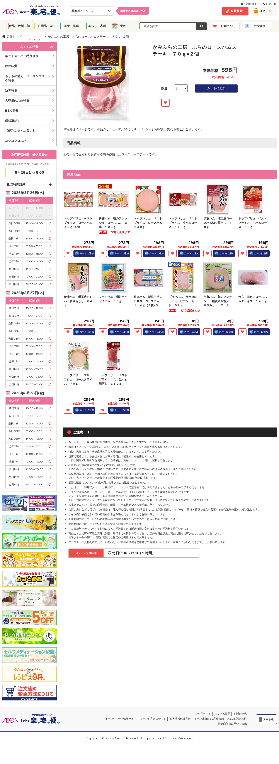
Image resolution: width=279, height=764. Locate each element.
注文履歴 (259, 26)
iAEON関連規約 (237, 718)
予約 (123, 26)
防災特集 (11, 91)
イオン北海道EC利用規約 (209, 718)
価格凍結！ (12, 121)
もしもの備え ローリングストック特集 (28, 78)
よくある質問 (222, 713)
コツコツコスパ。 (17, 141)
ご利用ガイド (251, 3)
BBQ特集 (12, 111)
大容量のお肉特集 (17, 101)
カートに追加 (216, 88)
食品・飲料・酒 (19, 26)
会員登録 (237, 11)
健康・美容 (71, 26)
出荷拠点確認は (133, 10)
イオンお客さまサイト (153, 718)
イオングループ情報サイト (120, 718)
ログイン (265, 11)
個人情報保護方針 (180, 718)
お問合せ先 (240, 713)
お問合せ (270, 3)
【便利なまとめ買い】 (20, 131)
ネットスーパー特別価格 (22, 56)
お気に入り (228, 26)
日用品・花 (45, 26)
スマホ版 (268, 719)
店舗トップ (13, 37)
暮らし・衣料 (97, 26)
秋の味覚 (11, 66)
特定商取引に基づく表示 (232, 723)
